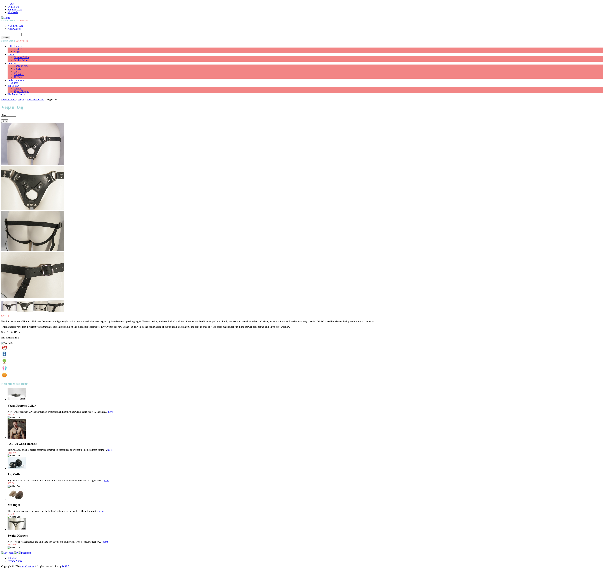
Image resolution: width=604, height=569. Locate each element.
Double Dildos (21, 60)
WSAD (66, 566)
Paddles (18, 88)
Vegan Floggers (21, 91)
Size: (4, 332)
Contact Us (13, 6)
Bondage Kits (21, 66)
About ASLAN (15, 26)
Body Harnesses (16, 80)
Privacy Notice (15, 561)
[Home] (5, 17)
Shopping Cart (15, 9)
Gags (16, 71)
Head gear (13, 83)
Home (11, 4)
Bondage (12, 63)
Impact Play (13, 85)
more (110, 411)
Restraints (19, 74)
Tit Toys (18, 77)
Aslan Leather (27, 566)
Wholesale (13, 12)
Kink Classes (14, 28)
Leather (17, 49)
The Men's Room (16, 94)
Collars (17, 68)
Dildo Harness (15, 46)
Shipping (12, 558)
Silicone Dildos (21, 57)
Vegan (17, 51)
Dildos (11, 54)
